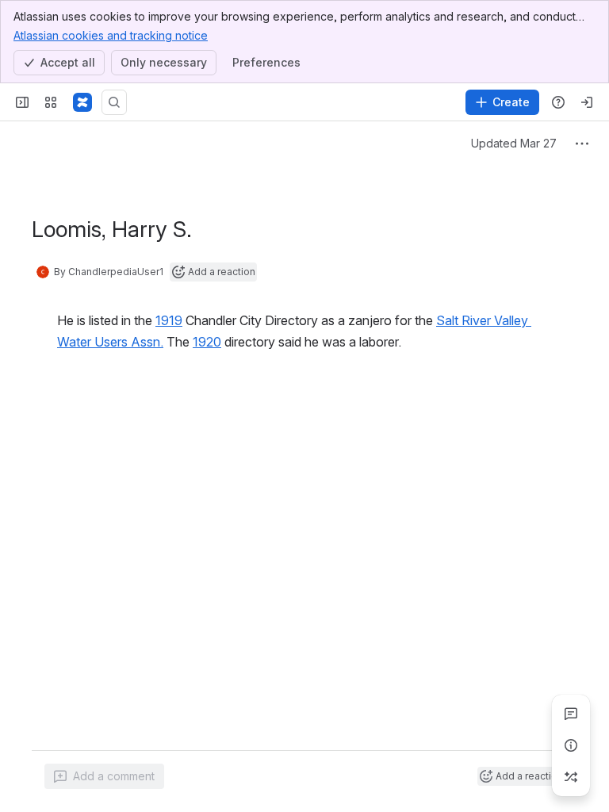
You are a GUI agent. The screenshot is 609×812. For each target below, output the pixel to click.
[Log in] (586, 102)
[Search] (114, 102)
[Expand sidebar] (22, 102)
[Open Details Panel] (571, 745)
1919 (168, 320)
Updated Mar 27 (514, 143)
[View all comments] (571, 713)
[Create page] (571, 777)
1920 (207, 342)
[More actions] (582, 143)
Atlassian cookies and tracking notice (110, 35)
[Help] (558, 102)
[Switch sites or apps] (50, 102)
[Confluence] (82, 102)
